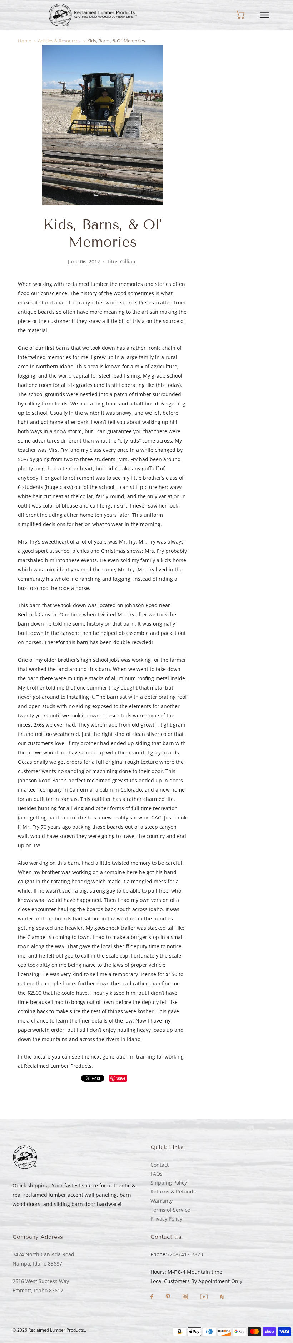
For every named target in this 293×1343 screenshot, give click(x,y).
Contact (159, 1164)
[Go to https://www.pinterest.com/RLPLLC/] (168, 1297)
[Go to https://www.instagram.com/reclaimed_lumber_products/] (185, 1297)
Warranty (161, 1200)
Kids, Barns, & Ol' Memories (116, 40)
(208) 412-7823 (185, 1254)
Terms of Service (170, 1209)
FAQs (156, 1173)
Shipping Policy (168, 1182)
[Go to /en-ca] (93, 15)
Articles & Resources (59, 40)
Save (120, 1078)
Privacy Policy (166, 1218)
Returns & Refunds (173, 1191)
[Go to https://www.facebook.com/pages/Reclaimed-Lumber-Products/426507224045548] (152, 1297)
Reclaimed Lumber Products (56, 1330)
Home (24, 40)
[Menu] (269, 15)
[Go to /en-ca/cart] (234, 15)
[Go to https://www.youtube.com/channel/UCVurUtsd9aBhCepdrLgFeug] (204, 1297)
